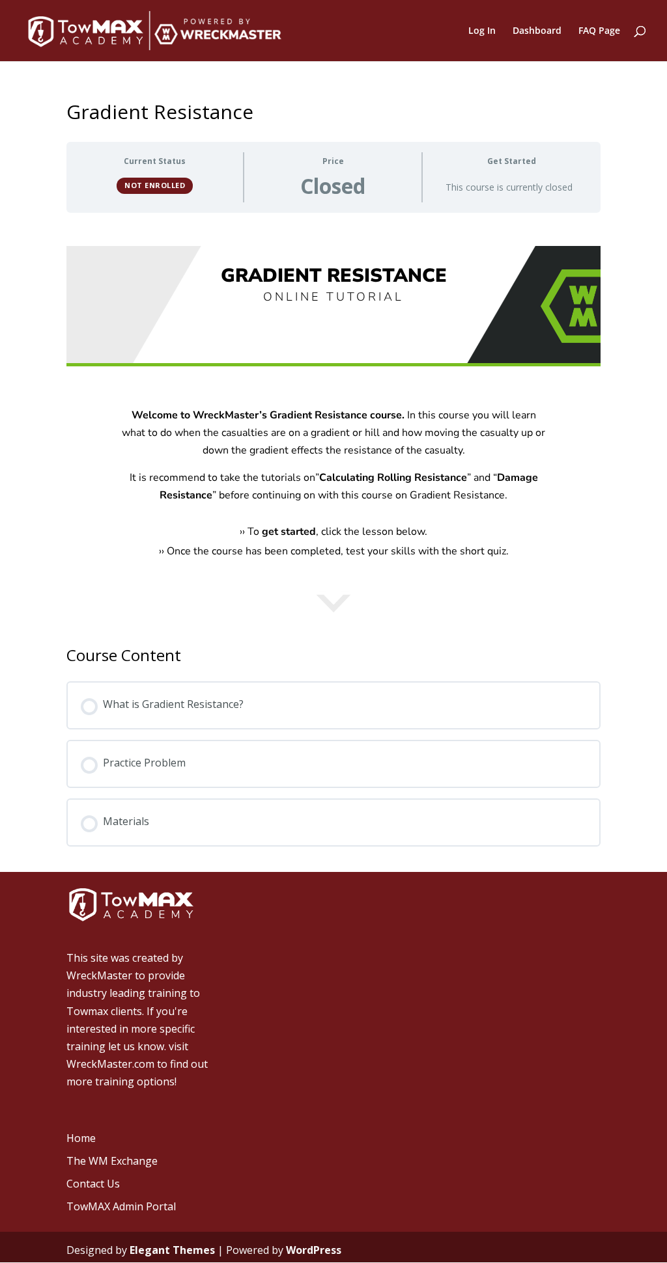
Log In (482, 31)
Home (81, 1138)
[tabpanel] (333, 446)
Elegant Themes (172, 1250)
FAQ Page (599, 31)
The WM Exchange (112, 1161)
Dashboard (537, 31)
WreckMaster (99, 975)
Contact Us (93, 1183)
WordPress (313, 1250)
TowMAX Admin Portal (121, 1206)
